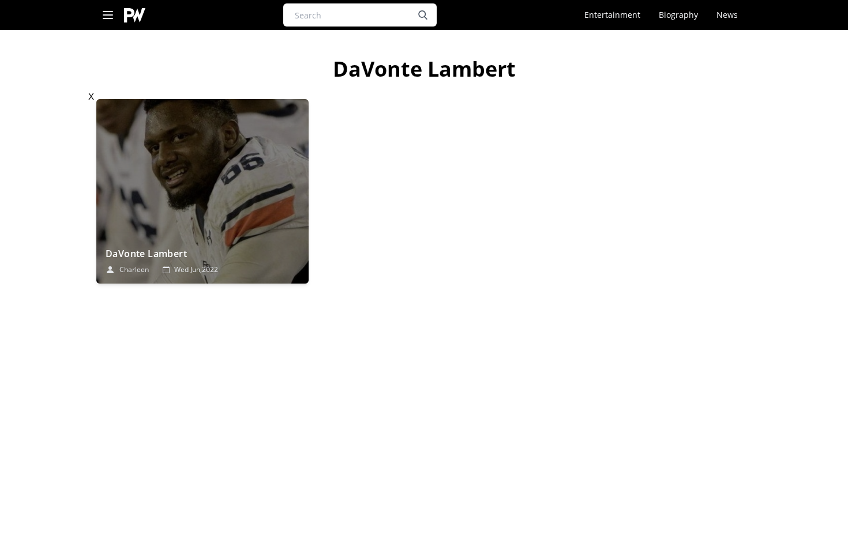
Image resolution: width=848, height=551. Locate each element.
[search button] (422, 15)
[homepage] (134, 15)
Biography (678, 14)
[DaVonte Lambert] (202, 191)
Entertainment (612, 14)
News (727, 14)
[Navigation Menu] (108, 15)
